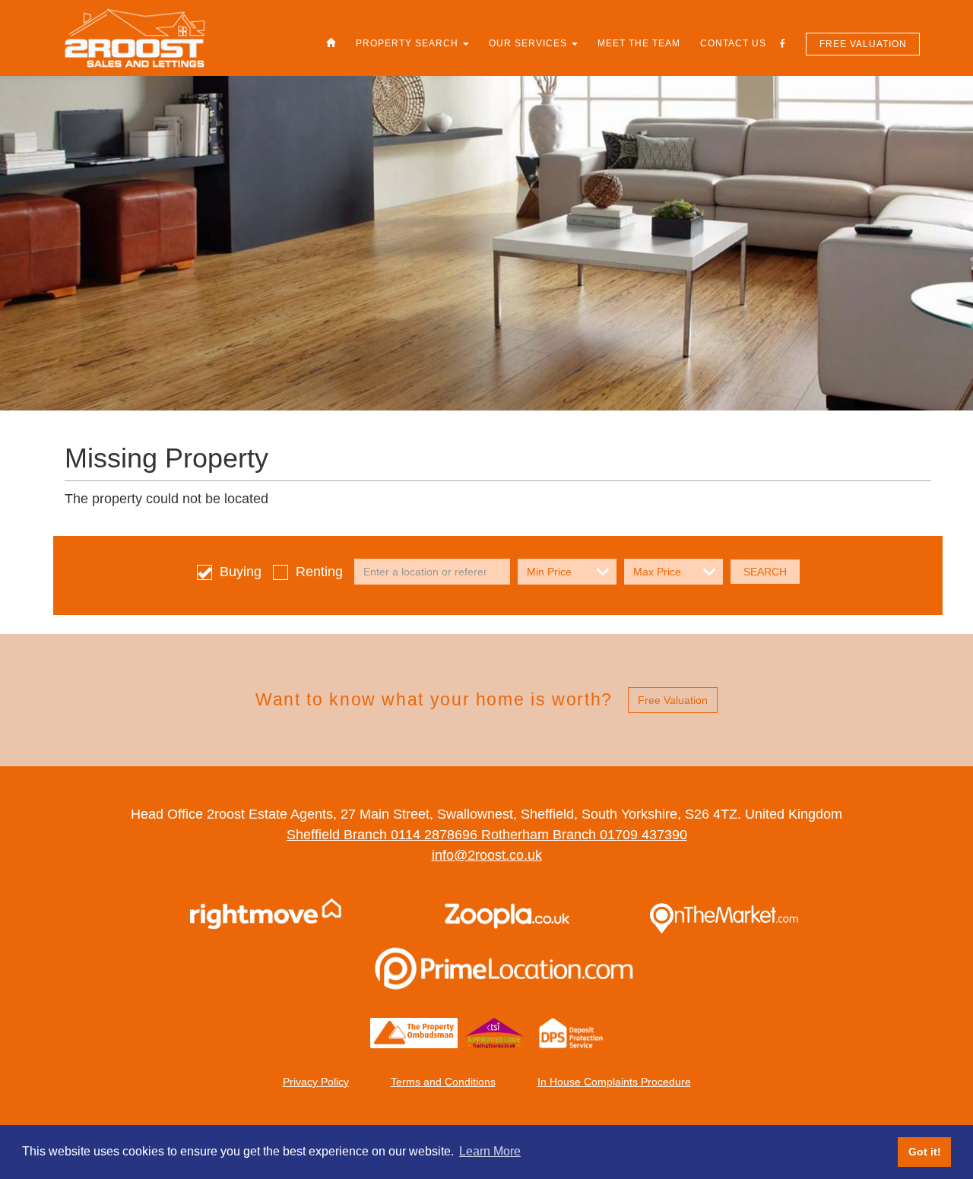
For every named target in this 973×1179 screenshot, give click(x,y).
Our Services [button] (529, 43)
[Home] (331, 43)
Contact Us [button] (733, 43)
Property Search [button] (408, 43)
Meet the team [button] (638, 43)
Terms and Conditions (443, 1082)
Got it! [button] (924, 1152)
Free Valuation (863, 44)
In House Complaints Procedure (614, 1082)
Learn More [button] (490, 1151)
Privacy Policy (316, 1082)
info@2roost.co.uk (487, 855)
